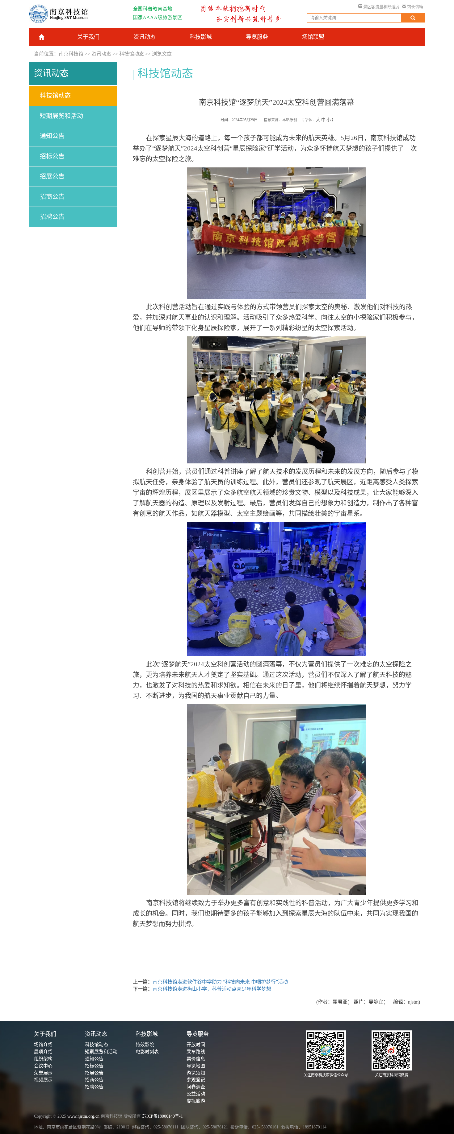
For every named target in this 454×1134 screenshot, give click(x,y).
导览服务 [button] (257, 37)
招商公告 (52, 196)
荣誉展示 (43, 1072)
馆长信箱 (414, 6)
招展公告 (52, 176)
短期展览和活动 (61, 116)
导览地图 (196, 1065)
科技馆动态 (131, 53)
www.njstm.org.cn (83, 1116)
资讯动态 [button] (144, 37)
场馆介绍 (43, 1044)
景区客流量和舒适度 (380, 6)
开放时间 (196, 1044)
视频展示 (43, 1079)
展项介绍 (43, 1051)
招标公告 (52, 156)
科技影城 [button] (201, 37)
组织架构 (43, 1058)
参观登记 (196, 1079)
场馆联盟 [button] (313, 37)
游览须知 (196, 1072)
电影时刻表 (147, 1051)
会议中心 (43, 1065)
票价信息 (196, 1058)
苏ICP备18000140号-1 (162, 1116)
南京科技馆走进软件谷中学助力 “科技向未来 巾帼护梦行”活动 (220, 981)
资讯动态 (101, 53)
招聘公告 (52, 216)
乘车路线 (196, 1051)
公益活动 (196, 1093)
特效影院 (145, 1044)
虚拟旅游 (196, 1101)
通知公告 (52, 136)
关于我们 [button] (88, 37)
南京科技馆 (71, 53)
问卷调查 (196, 1086)
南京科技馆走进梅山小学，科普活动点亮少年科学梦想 (212, 989)
